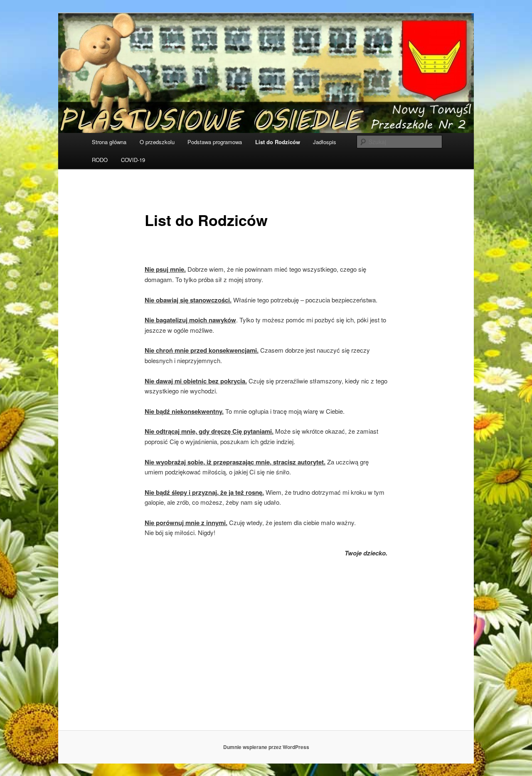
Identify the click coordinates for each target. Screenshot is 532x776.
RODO (100, 160)
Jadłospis (324, 142)
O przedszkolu (157, 142)
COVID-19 (133, 160)
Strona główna (109, 142)
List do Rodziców (277, 142)
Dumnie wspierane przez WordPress (266, 747)
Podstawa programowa (214, 142)
